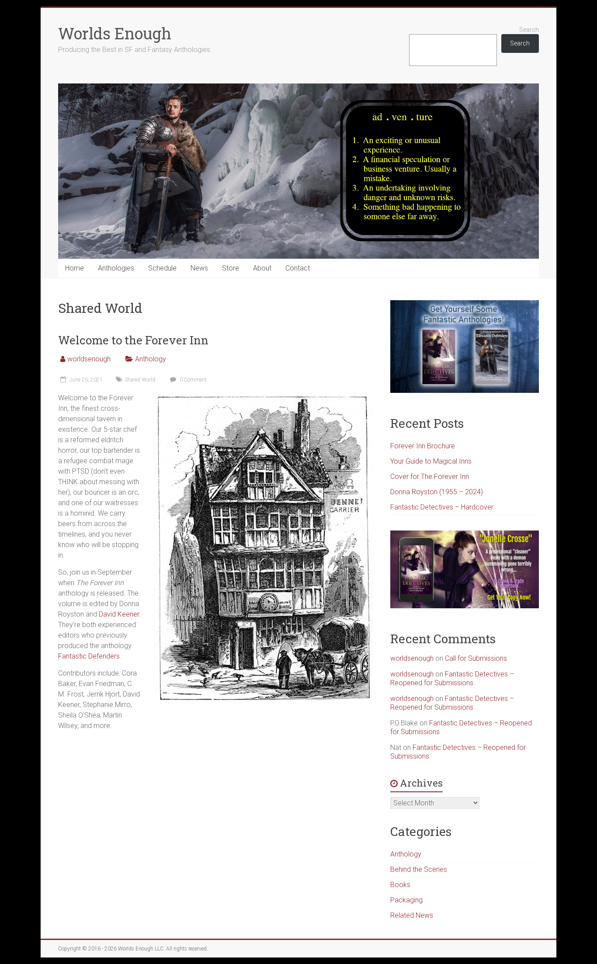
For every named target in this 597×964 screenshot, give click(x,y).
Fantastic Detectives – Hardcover (441, 507)
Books (400, 885)
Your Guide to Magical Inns (431, 461)
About (262, 268)
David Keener (119, 614)
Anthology (150, 359)
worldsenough (89, 359)
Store (230, 268)
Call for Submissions (476, 658)
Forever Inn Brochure (422, 446)
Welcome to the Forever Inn (133, 340)
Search (529, 29)
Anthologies (116, 268)
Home (74, 268)
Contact (297, 268)
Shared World (140, 380)
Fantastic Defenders (89, 656)
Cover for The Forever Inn (429, 476)
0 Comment (192, 380)
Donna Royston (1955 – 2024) (436, 492)
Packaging (406, 900)
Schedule (162, 268)
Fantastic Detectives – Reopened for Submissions (452, 678)
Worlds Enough (114, 33)
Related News (411, 915)
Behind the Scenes (418, 869)
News (199, 268)
